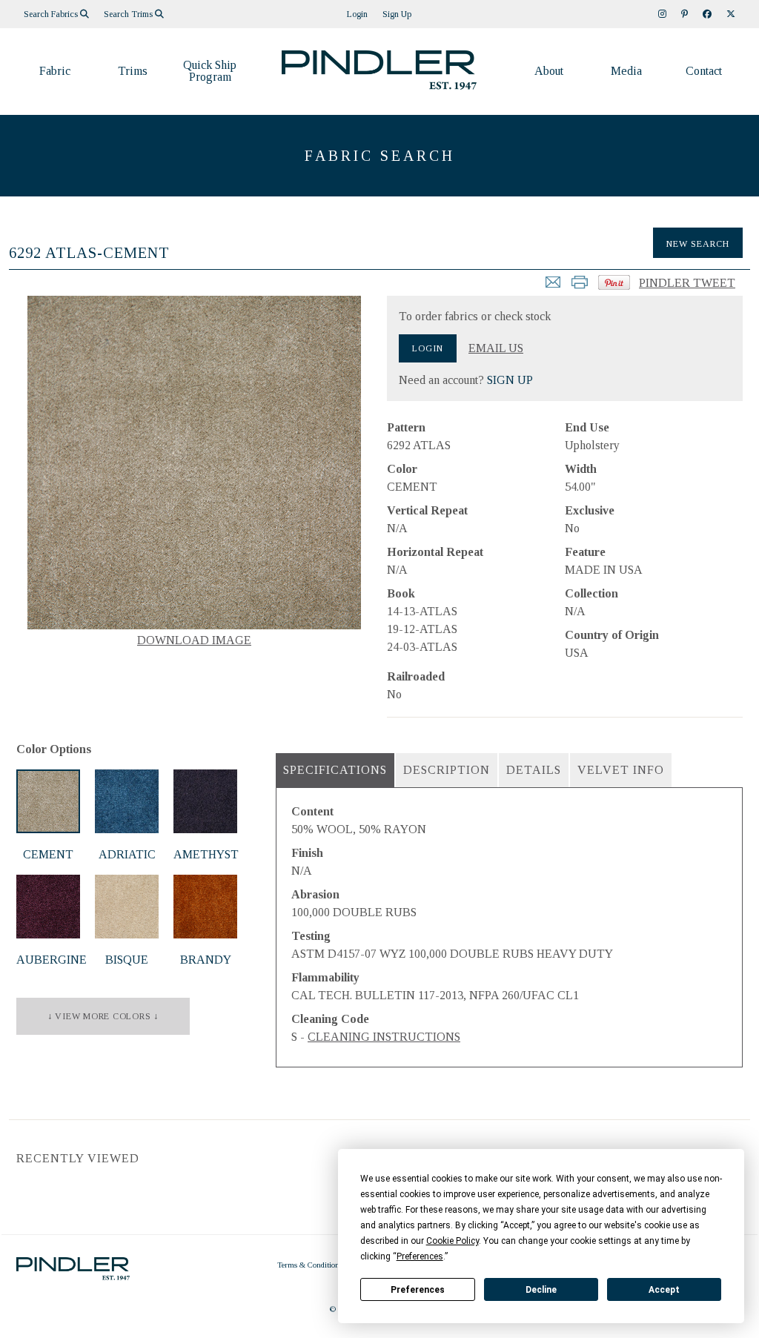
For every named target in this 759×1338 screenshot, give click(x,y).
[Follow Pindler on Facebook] (707, 14)
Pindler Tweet (687, 282)
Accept (664, 1290)
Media (626, 70)
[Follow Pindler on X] (731, 14)
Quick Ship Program (209, 71)
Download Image (194, 640)
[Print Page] (579, 286)
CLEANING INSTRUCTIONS (384, 1036)
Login (357, 14)
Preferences (418, 1290)
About (548, 70)
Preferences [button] (420, 1256)
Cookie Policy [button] (452, 1241)
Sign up (396, 14)
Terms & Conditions (309, 1264)
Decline (541, 1290)
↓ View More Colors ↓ (103, 1016)
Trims (133, 70)
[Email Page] (553, 286)
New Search (697, 244)
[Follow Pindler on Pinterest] (684, 14)
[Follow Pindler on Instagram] (662, 14)
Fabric (54, 70)
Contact (704, 70)
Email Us (495, 348)
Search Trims (129, 14)
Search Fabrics (52, 14)
